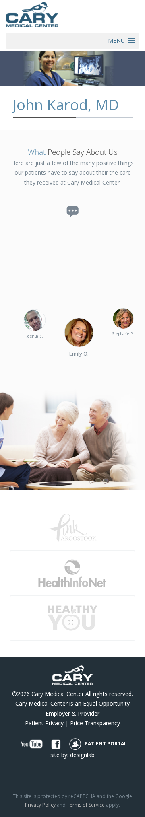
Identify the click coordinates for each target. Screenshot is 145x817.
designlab (82, 755)
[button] (116, 41)
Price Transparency (95, 723)
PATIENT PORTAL (105, 743)
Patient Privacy (44, 723)
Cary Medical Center (57, 694)
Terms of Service (86, 804)
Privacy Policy (40, 804)
